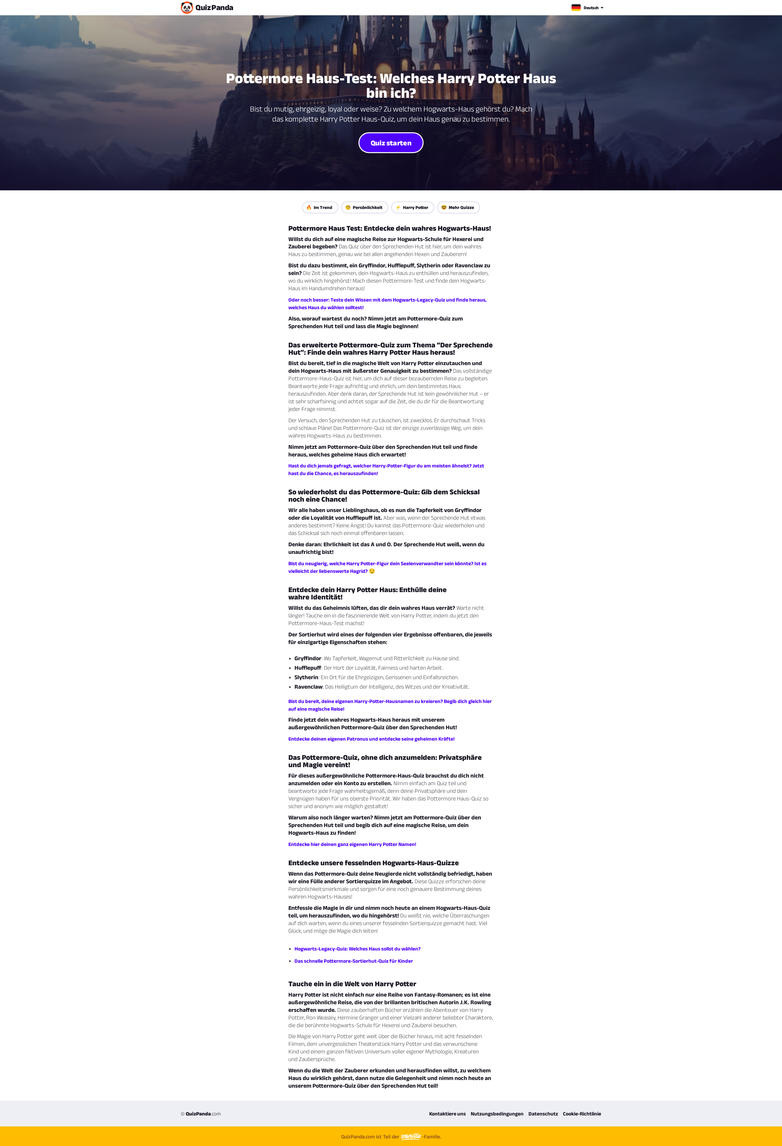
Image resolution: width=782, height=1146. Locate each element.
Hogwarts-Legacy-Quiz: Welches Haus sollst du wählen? (357, 948)
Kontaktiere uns (447, 1113)
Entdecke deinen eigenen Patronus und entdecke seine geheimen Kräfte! (371, 738)
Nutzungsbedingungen (497, 1113)
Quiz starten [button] (391, 142)
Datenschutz (543, 1113)
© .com (201, 1113)
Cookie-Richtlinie (582, 1113)
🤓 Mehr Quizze (457, 207)
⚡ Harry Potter (411, 207)
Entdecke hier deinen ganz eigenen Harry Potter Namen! (352, 844)
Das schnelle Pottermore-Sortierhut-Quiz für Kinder (353, 961)
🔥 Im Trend (319, 207)
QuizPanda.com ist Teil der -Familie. (391, 1136)
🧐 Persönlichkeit (363, 207)
